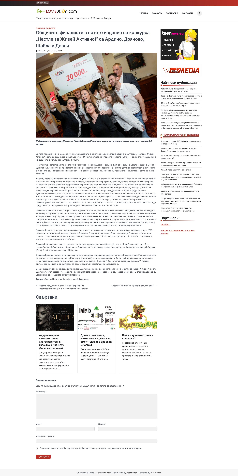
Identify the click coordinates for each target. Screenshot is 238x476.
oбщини (47, 279)
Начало (144, 13)
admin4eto (42, 51)
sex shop (165, 224)
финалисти (84, 279)
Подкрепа (50, 28)
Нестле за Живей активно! (65, 279)
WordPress (156, 472)
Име (39, 424)
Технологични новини (181, 135)
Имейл (102, 424)
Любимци (40, 28)
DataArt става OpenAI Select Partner (176, 170)
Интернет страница (45, 436)
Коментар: (42, 391)
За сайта (157, 13)
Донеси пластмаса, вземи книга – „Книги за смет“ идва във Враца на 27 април (96, 340)
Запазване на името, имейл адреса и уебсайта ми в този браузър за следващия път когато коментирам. (91, 448)
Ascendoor (132, 472)
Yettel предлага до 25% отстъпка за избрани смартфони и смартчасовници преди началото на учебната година (181, 177)
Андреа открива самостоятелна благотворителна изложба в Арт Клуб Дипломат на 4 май (51, 342)
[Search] (199, 13)
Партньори (172, 13)
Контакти (187, 13)
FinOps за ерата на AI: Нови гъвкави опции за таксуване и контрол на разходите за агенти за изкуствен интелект (181, 201)
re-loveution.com (103, 472)
